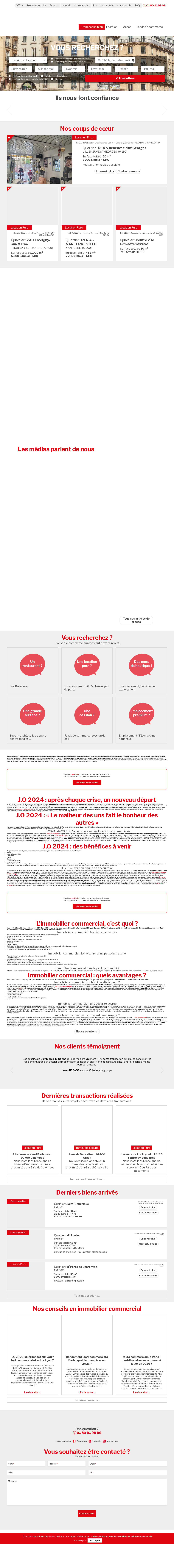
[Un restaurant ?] (32, 681)
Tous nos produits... (87, 1295)
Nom (11, 1464)
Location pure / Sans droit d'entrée (71, 61)
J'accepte (95, 1540)
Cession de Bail (18, 1201)
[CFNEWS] (136, 610)
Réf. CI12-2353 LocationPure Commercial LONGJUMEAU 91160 (142, 234)
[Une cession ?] (87, 730)
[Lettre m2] (136, 499)
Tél (92, 1472)
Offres (20, 5)
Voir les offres (125, 78)
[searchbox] (115, 60)
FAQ (137, 5)
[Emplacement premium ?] (141, 730)
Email (93, 1464)
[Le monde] (136, 388)
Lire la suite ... (32, 1392)
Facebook (82, 1441)
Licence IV (60, 79)
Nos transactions (103, 5)
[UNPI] (136, 304)
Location (111, 27)
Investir (66, 5)
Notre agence (82, 5)
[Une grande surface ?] (32, 730)
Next (164, 109)
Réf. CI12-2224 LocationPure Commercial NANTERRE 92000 (88, 234)
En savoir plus (105, 171)
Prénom (53, 1464)
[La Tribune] (136, 360)
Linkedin (96, 1441)
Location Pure (84, 137)
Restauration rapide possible (26, 76)
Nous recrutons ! (87, 1031)
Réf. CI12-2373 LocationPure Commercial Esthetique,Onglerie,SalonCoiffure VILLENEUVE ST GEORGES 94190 (118, 143)
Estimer (54, 5)
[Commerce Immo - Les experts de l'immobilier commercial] (87, 1415)
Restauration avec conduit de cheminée (31, 79)
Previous (13, 1070)
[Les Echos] (136, 527)
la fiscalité (20, 988)
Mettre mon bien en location (87, 782)
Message (12, 1481)
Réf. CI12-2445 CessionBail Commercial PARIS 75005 (149, 1233)
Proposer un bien (36, 5)
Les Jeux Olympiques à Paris (24, 809)
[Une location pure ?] (87, 681)
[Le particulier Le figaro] (136, 555)
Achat (127, 27)
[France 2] (136, 416)
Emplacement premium (56, 76)
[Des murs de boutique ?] (141, 681)
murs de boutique (61, 835)
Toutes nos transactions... (87, 1179)
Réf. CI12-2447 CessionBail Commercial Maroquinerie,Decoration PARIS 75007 (151, 1202)
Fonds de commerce (150, 27)
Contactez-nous (129, 171)
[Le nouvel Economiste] (136, 471)
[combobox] (115, 60)
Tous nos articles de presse (136, 620)
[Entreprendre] (136, 444)
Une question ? (88, 1431)
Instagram (112, 1441)
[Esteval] (136, 332)
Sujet (10, 1472)
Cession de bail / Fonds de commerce (72, 58)
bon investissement (141, 1017)
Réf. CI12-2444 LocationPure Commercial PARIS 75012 (149, 1265)
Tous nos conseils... (87, 1400)
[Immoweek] (136, 583)
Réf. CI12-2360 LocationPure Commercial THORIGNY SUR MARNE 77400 (34, 234)
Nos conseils (124, 5)
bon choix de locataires (63, 986)
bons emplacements (52, 833)
